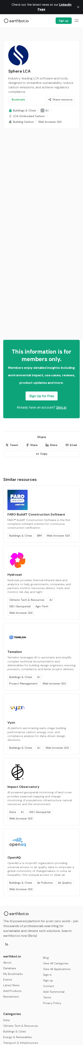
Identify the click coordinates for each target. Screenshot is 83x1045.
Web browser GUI (58, 535)
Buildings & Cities (20, 535)
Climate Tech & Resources (27, 600)
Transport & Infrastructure (20, 1043)
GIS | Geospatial (20, 606)
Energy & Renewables (17, 1037)
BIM (39, 535)
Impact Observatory (23, 787)
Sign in (61, 407)
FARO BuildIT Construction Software (36, 514)
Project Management (23, 683)
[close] (78, 7)
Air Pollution (45, 883)
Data (12, 812)
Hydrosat (14, 574)
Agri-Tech (41, 606)
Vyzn (11, 722)
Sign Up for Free (41, 396)
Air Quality (65, 883)
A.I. (51, 600)
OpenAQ (14, 857)
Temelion (14, 652)
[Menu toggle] (76, 20)
